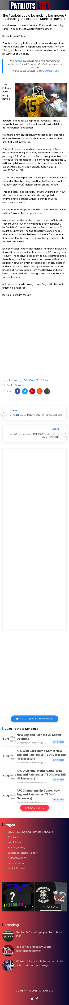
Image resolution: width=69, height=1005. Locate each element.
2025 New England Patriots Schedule (31, 832)
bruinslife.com (17, 868)
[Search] (65, 5)
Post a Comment (16, 385)
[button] (17, 391)
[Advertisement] (34, 338)
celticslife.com (17, 858)
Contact (13, 837)
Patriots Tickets (34, 807)
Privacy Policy (16, 847)
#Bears (18, 60)
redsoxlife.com (17, 863)
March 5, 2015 (52, 70)
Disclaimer (14, 842)
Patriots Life (45, 990)
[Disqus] (34, 496)
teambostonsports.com (23, 853)
